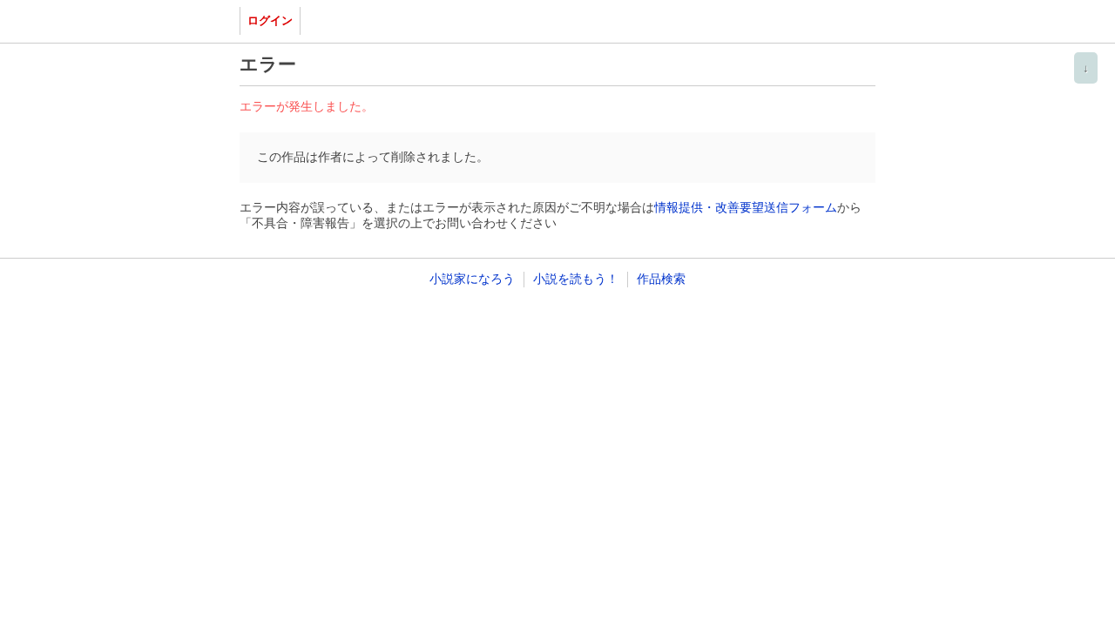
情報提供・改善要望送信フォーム (745, 207)
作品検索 (661, 279)
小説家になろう (472, 279)
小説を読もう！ (575, 279)
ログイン (270, 20)
